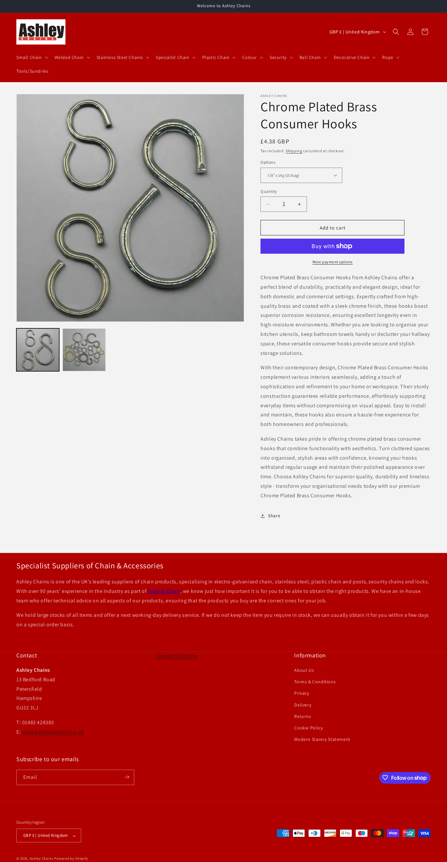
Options (267, 162)
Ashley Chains (42, 858)
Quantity (268, 191)
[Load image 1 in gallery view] (37, 349)
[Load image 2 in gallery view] (84, 349)
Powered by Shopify (71, 858)
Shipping (294, 150)
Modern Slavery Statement (322, 740)
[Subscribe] (126, 777)
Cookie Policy (308, 728)
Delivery (302, 705)
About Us (304, 670)
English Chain (164, 591)
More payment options (333, 261)
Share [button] (274, 516)
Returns (302, 716)
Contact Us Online (176, 655)
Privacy (301, 693)
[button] (31, 57)
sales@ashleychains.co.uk (53, 731)
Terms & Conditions (314, 682)
